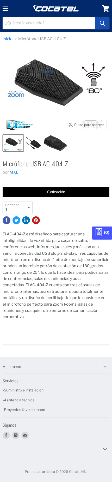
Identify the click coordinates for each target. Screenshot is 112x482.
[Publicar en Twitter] (16, 220)
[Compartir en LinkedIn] (26, 220)
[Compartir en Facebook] (6, 220)
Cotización (56, 192)
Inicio (8, 39)
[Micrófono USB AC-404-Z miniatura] (13, 143)
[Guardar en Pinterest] (36, 220)
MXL (14, 172)
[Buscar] (102, 23)
